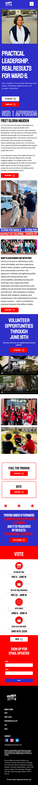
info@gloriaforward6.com (13, 745)
